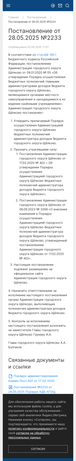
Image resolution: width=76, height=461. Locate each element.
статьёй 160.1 (46, 54)
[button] (8, 5)
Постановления (36, 17)
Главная (13, 17)
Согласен (38, 448)
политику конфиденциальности (31, 428)
